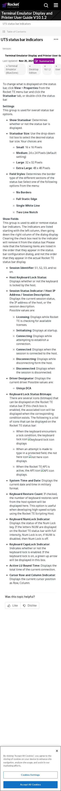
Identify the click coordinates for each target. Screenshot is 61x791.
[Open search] (45, 5)
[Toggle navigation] (56, 5)
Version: (7, 48)
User (57, 69)
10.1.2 (47, 69)
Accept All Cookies (30, 784)
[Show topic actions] (56, 39)
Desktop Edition (33, 71)
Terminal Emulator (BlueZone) (12, 69)
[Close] (57, 751)
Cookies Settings (30, 774)
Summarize (46, 61)
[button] (30, 31)
